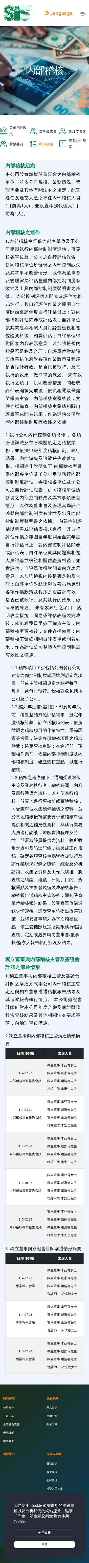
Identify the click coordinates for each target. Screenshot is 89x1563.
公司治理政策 (18, 130)
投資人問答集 (54, 1488)
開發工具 (51, 1424)
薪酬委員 (16, 144)
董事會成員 (47, 131)
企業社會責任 (11, 1424)
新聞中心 (9, 1454)
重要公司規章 (77, 143)
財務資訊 (51, 1463)
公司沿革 (8, 1415)
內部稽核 (46, 144)
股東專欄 (51, 1471)
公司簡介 (8, 1407)
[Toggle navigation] (82, 15)
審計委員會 (77, 131)
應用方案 (51, 1415)
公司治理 (51, 1480)
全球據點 (8, 1432)
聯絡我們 (8, 1441)
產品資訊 (51, 1407)
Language (61, 13)
